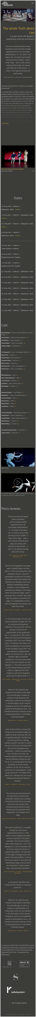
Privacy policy (22, 1014)
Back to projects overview (18, 1003)
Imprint (28, 1014)
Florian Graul (4, 169)
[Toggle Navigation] (32, 3)
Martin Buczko (11, 169)
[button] (4, 157)
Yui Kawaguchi (20, 169)
